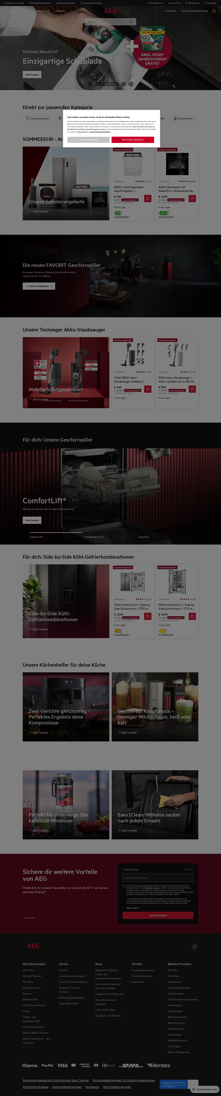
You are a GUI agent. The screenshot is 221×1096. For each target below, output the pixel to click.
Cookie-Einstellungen (88, 140)
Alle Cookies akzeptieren (133, 140)
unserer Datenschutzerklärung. (100, 132)
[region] (111, 129)
